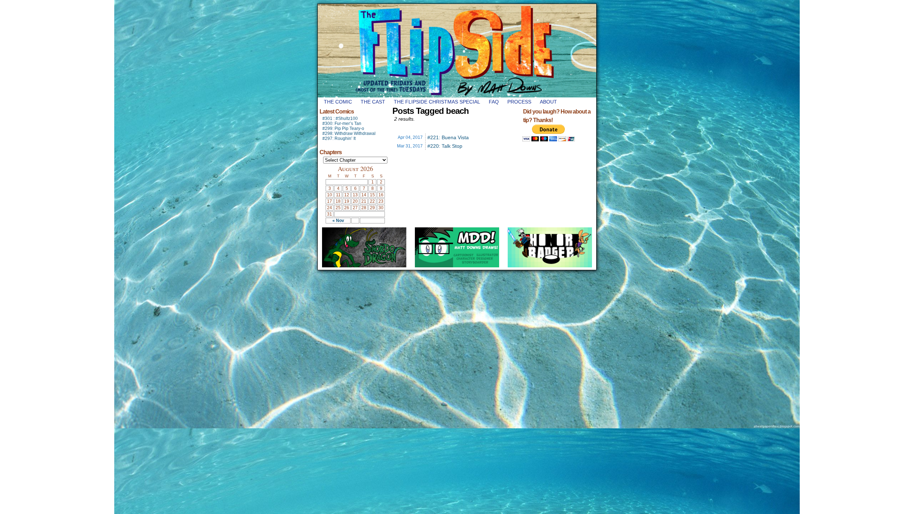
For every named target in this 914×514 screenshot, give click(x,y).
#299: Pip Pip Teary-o (343, 128)
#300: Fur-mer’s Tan (341, 123)
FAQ (494, 102)
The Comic (338, 102)
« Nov (338, 220)
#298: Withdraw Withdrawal (349, 133)
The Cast (373, 102)
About (548, 102)
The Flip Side (493, 50)
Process (519, 102)
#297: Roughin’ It (339, 138)
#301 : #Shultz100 (340, 118)
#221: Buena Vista (448, 137)
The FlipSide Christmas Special (437, 102)
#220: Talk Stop (444, 146)
